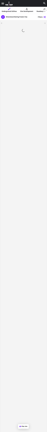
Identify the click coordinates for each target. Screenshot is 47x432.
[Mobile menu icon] (2, 3)
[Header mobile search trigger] (44, 3)
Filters (40, 17)
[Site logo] (9, 3)
